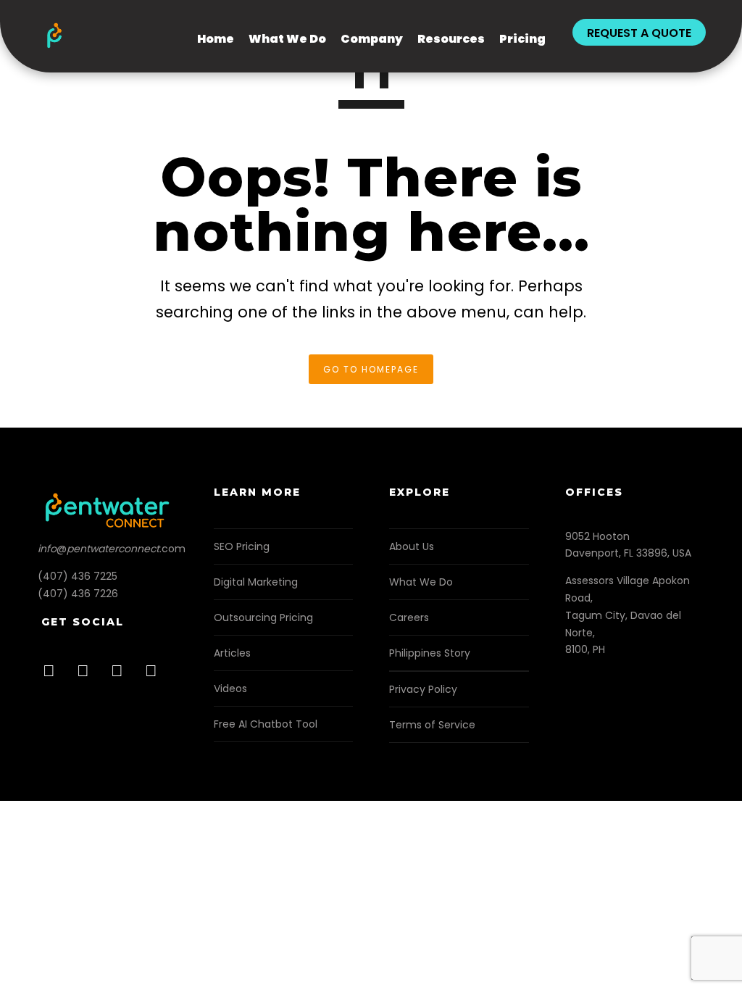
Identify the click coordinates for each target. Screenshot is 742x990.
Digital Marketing (256, 582)
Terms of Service (432, 724)
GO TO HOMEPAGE (371, 369)
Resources (451, 38)
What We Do (287, 38)
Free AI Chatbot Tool (265, 724)
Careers (409, 617)
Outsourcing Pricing (263, 617)
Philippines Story (429, 653)
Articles (232, 653)
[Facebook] (53, 675)
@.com (112, 548)
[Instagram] (121, 675)
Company (372, 38)
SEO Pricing (242, 546)
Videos (230, 688)
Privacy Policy (423, 689)
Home (215, 38)
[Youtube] (155, 675)
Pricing (522, 38)
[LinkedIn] (87, 675)
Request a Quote (639, 33)
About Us (411, 546)
